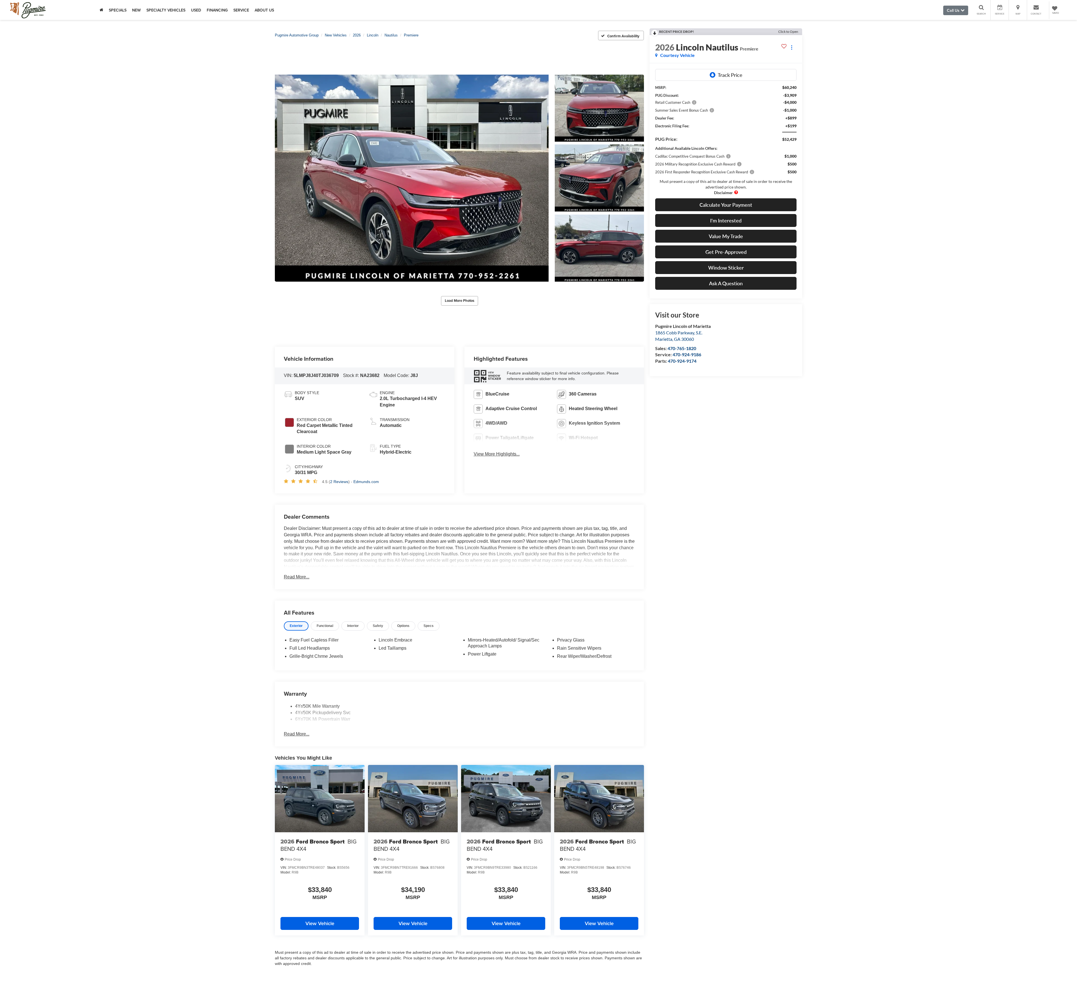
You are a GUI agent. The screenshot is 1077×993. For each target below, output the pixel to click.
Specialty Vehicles (165, 10)
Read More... (296, 576)
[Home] (101, 10)
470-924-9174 (682, 361)
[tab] (296, 626)
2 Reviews (339, 481)
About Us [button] (264, 10)
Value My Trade (726, 236)
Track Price (730, 75)
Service (241, 10)
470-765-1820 (682, 348)
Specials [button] (117, 10)
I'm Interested (726, 220)
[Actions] (792, 47)
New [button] (136, 10)
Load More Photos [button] (459, 300)
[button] (412, 178)
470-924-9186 (687, 354)
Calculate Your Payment (725, 205)
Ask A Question (726, 283)
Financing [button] (217, 10)
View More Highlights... (497, 454)
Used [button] (196, 10)
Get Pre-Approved (726, 252)
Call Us (954, 10)
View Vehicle (319, 923)
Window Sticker (726, 268)
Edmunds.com (366, 481)
